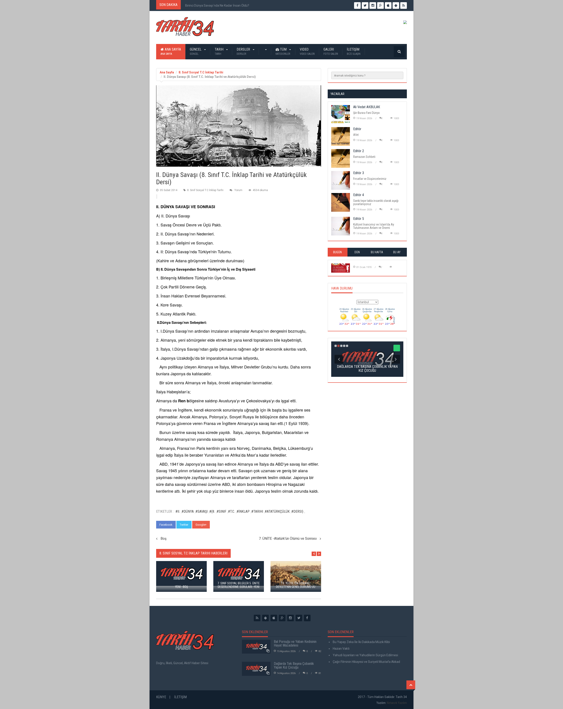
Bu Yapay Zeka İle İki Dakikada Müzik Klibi (361, 642)
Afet (356, 135)
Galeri (331, 51)
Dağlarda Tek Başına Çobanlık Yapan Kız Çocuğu (294, 666)
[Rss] (257, 618)
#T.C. (231, 511)
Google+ (201, 524)
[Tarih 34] (185, 28)
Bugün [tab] (337, 252)
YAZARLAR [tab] (337, 94)
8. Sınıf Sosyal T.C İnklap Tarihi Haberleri (193, 553)
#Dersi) (297, 511)
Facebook (165, 524)
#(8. (212, 511)
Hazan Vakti (340, 648)
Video (307, 51)
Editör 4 (358, 195)
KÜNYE (161, 697)
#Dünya (188, 511)
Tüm (283, 51)
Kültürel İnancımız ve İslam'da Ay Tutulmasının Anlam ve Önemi (373, 226)
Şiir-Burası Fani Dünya (366, 113)
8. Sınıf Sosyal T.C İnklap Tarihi (201, 72)
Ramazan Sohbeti (364, 157)
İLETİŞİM (353, 51)
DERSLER (244, 51)
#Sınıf (221, 511)
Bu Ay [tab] (396, 252)
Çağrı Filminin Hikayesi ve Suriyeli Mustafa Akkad (366, 661)
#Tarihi (257, 511)
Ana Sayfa (171, 51)
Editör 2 (358, 151)
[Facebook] (307, 618)
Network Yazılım (397, 703)
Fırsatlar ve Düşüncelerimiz (369, 178)
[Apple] (274, 618)
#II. (177, 511)
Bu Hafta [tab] (377, 252)
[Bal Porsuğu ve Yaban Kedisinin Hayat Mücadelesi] (256, 647)
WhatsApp (220, 524)
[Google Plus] (282, 618)
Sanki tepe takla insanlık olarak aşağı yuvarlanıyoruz (375, 202)
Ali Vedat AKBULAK (366, 107)
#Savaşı (202, 511)
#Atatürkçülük (277, 511)
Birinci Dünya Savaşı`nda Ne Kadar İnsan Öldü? (217, 5)
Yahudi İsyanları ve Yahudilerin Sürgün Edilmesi (365, 655)
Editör (357, 129)
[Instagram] (290, 618)
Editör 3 (358, 173)
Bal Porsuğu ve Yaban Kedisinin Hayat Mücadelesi (295, 644)
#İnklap (243, 511)
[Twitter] (299, 618)
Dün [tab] (357, 252)
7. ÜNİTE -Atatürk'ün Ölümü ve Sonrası (288, 538)
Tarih (219, 51)
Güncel (196, 51)
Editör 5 (358, 219)
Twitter (184, 524)
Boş (163, 538)
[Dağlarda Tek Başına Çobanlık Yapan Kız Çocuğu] (256, 669)
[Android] (265, 618)
